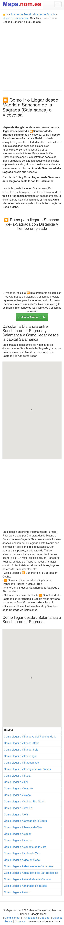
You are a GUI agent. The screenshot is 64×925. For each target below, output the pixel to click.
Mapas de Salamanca (15, 18)
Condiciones (11, 917)
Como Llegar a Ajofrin (16, 814)
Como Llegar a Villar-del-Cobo (21, 743)
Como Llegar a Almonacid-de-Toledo (25, 886)
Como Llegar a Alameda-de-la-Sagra (25, 821)
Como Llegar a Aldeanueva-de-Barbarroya (28, 866)
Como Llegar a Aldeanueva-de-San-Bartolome (31, 873)
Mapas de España (45, 14)
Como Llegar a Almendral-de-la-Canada (27, 879)
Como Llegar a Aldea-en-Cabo (22, 860)
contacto (21, 921)
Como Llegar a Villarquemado (21, 762)
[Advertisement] (32, 55)
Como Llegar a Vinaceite (18, 788)
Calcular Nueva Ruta (32, 317)
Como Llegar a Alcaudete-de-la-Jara (25, 847)
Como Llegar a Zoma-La (18, 808)
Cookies (45, 917)
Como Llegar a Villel (16, 782)
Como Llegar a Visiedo (17, 795)
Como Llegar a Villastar (17, 775)
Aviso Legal (31, 917)
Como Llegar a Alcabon (18, 834)
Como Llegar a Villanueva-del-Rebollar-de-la (30, 736)
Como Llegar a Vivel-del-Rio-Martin (24, 801)
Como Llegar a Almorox (18, 892)
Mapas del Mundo (21, 14)
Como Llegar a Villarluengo (20, 756)
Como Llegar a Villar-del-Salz (21, 749)
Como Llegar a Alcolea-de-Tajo (22, 853)
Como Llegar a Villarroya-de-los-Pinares (27, 769)
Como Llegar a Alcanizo (18, 840)
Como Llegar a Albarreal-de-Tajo (23, 827)
